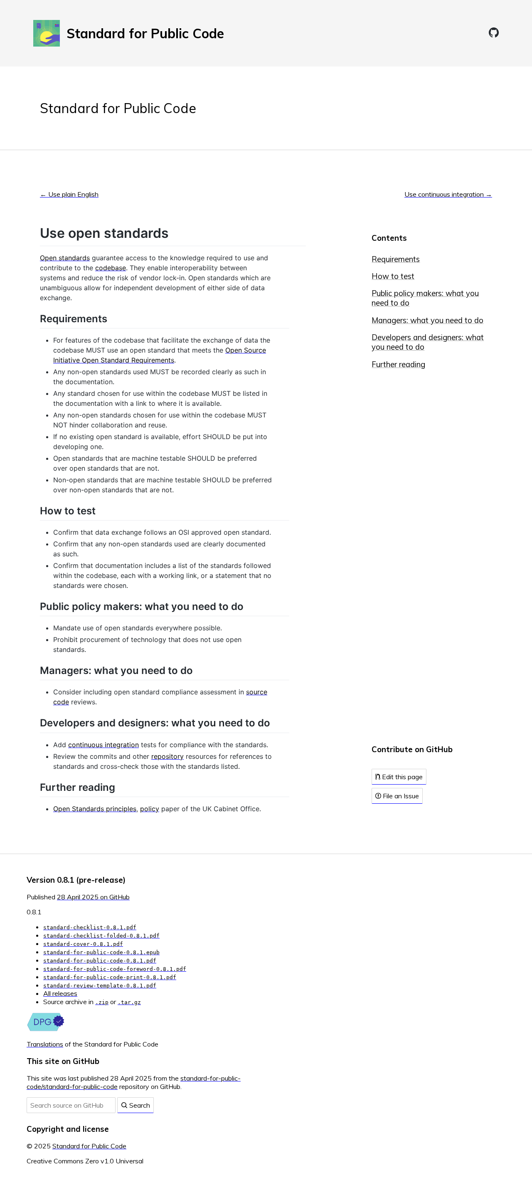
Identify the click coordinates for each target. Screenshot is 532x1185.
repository (167, 756)
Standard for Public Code (118, 108)
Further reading (398, 364)
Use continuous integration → (448, 194)
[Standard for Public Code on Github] (493, 32)
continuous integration (103, 745)
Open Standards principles (94, 809)
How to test (393, 276)
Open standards (65, 258)
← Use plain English (69, 194)
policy (149, 809)
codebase (110, 268)
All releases (60, 993)
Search (139, 1105)
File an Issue (400, 796)
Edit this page (401, 777)
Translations (45, 1044)
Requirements (396, 259)
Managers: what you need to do (427, 320)
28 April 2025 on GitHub (93, 897)
